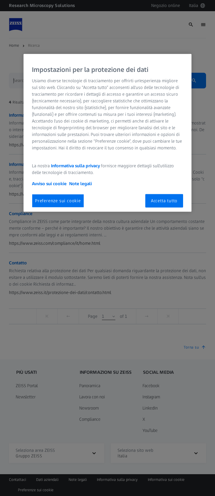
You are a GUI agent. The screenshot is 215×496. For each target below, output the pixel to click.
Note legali (80, 183)
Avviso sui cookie (49, 183)
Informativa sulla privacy (75, 165)
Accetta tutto (164, 200)
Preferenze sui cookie (58, 200)
